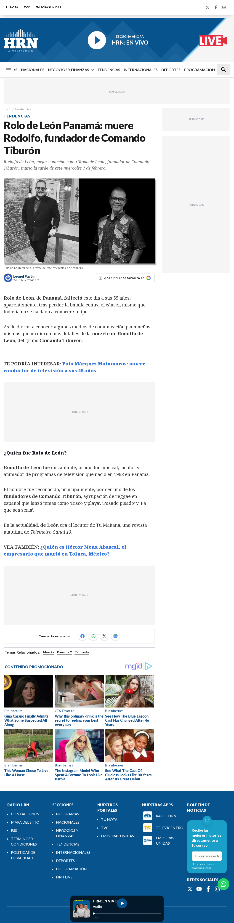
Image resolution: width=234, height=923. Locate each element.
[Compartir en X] (104, 636)
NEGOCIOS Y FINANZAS (68, 69)
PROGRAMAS (67, 814)
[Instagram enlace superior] (224, 7)
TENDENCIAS (108, 69)
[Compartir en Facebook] (82, 636)
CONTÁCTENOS (25, 814)
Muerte (48, 652)
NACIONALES (32, 69)
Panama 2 (64, 652)
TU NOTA (11, 7)
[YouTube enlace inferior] (199, 889)
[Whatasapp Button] (223, 884)
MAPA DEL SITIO (25, 822)
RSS (14, 830)
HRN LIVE (64, 877)
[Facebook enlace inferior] (208, 889)
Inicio (7, 109)
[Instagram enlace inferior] (217, 889)
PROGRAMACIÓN (199, 69)
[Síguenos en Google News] (115, 636)
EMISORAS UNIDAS (48, 7)
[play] (122, 903)
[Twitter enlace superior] (207, 7)
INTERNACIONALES (141, 69)
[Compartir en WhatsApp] (93, 636)
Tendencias (22, 109)
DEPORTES (171, 69)
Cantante (81, 652)
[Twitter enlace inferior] (190, 889)
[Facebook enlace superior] (216, 7)
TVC (27, 7)
